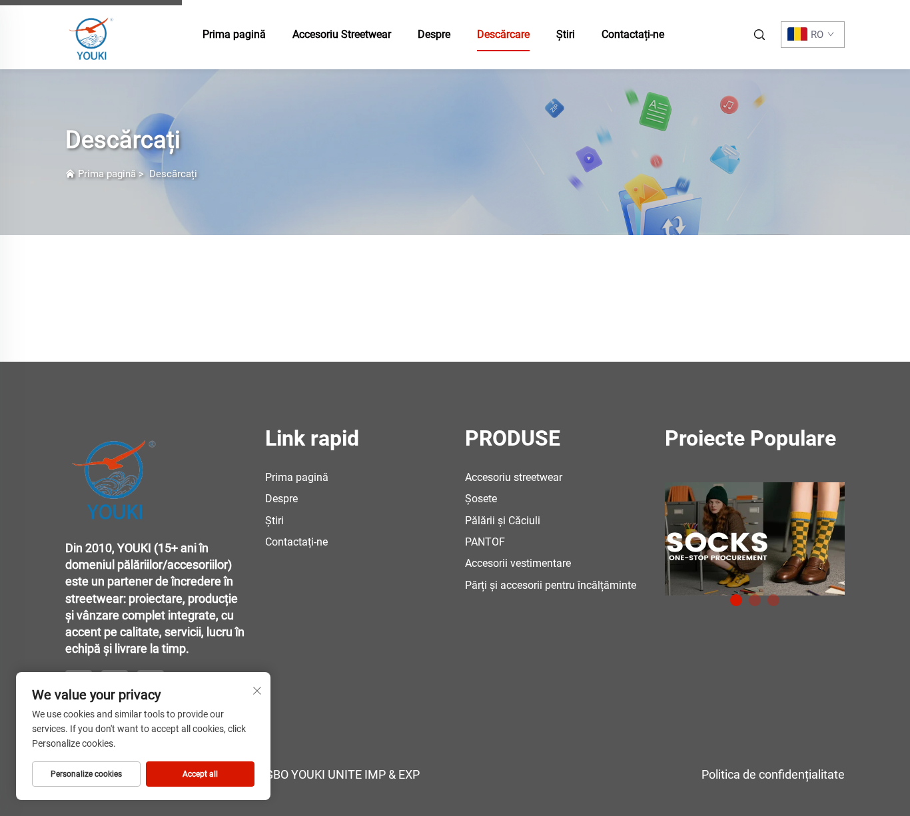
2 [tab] (755, 600)
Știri (565, 34)
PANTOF (485, 542)
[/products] (755, 538)
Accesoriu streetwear (513, 477)
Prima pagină (234, 34)
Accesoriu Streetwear (341, 34)
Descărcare (503, 34)
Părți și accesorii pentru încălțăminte (550, 585)
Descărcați (173, 174)
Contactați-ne (633, 34)
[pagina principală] (92, 33)
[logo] (115, 471)
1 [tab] (736, 600)
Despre (434, 34)
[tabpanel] (755, 534)
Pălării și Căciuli (502, 520)
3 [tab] (773, 600)
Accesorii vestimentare (518, 563)
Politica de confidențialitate (773, 774)
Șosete (481, 498)
